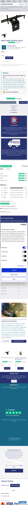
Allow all (14, 270)
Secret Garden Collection (13, 7)
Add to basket (7, 368)
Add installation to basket (19, 341)
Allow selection (14, 274)
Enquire (14, 381)
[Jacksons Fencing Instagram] (2, 495)
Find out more (6, 341)
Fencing (6, 7)
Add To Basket (9, 57)
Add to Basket (23, 102)
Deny (14, 279)
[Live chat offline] (23, 502)
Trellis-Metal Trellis (5, 8)
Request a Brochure (15, 485)
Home (2, 7)
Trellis (20, 7)
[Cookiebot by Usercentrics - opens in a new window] (20, 225)
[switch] (24, 252)
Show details (21, 265)
